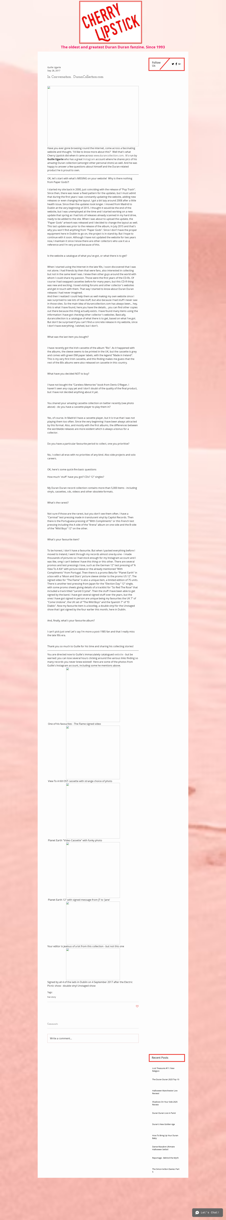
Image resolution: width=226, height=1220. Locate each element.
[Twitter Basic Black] (173, 64)
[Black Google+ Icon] (179, 64)
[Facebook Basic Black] (176, 64)
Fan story (51, 997)
